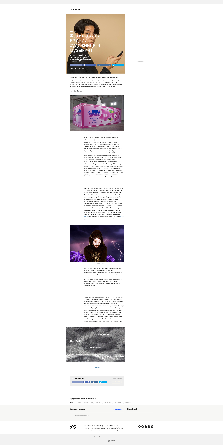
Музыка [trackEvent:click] (79, 402)
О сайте (71, 436)
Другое (73, 31)
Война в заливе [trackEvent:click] (118, 402)
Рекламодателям (84, 436)
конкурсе (86, 216)
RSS (152, 426)
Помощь (106, 436)
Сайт (96, 365)
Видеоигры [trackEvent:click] (98, 402)
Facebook (139, 426)
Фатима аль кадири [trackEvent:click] (107, 402)
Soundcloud (96, 367)
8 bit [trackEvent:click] (92, 402)
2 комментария (116, 382)
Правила (101, 436)
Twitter (146, 426)
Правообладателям (93, 436)
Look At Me (75, 9)
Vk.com (142, 426)
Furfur (111, 441)
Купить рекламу (140, 61)
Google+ (149, 426)
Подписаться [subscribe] (118, 409)
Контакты (76, 436)
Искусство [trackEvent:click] (86, 402)
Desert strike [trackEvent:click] (127, 402)
